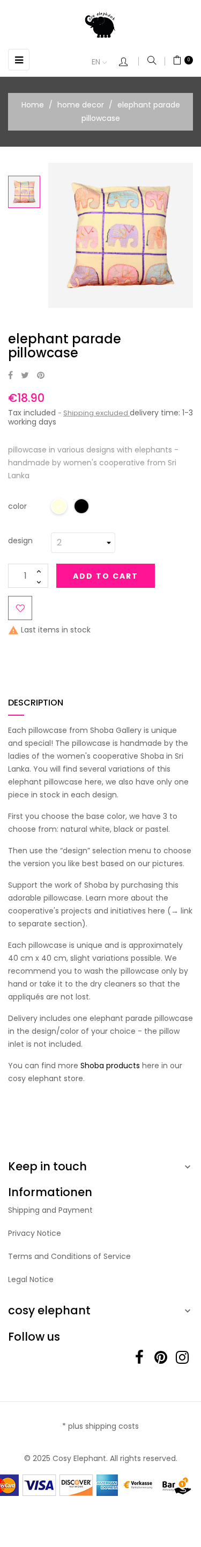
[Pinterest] (40, 376)
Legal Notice (31, 1279)
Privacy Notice (34, 1233)
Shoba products (110, 1065)
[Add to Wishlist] (20, 608)
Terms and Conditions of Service (69, 1256)
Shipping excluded (96, 413)
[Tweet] (25, 376)
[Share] (10, 376)
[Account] (128, 62)
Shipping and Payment (50, 1210)
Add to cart (105, 576)
